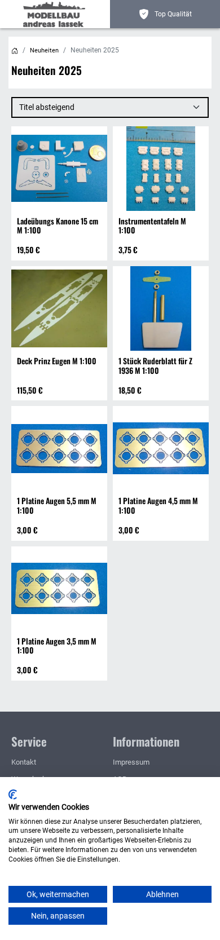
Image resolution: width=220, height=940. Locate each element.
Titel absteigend (46, 107)
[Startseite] (14, 50)
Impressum (131, 762)
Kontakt (23, 762)
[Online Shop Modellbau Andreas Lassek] (56, 14)
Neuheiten (44, 50)
